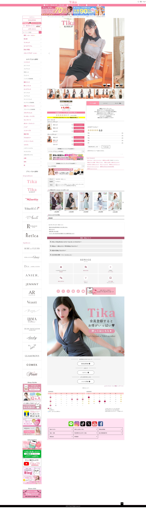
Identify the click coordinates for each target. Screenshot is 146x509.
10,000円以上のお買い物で (61, 271)
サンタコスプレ (27, 151)
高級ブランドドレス (29, 106)
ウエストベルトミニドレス (93, 166)
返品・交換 (52, 433)
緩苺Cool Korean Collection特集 (107, 166)
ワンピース (26, 75)
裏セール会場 (107, 162)
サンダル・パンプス (29, 116)
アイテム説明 (93, 103)
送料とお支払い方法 (79, 429)
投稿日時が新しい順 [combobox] (93, 146)
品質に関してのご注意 (53, 231)
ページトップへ (122, 503)
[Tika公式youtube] (83, 291)
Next (122, 53)
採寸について (52, 229)
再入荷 (25, 39)
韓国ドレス (26, 72)
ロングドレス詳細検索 (29, 102)
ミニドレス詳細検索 (28, 78)
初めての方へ (53, 429)
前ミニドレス (27, 85)
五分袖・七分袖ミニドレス (93, 164)
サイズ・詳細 (118, 103)
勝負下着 (26, 134)
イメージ (105, 103)
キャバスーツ (27, 120)
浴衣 (25, 161)
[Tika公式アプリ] (101, 291)
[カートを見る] (140, 1)
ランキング (27, 42)
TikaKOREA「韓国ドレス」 (61, 179)
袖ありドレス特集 (91, 162)
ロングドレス (27, 89)
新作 (29, 35)
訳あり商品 (27, 49)
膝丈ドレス (27, 82)
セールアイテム (28, 46)
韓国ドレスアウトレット (115, 164)
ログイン (32, 17)
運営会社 (52, 436)
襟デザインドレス (115, 162)
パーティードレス (28, 141)
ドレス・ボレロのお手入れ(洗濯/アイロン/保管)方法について (61, 233)
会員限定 (110, 271)
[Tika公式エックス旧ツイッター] (68, 291)
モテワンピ (90, 160)
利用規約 (76, 436)
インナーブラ (27, 130)
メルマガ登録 (85, 381)
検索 (40, 32)
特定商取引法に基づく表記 (80, 433)
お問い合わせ (32, 29)
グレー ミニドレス (104, 164)
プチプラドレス (28, 113)
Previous (49, 53)
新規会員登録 (32, 20)
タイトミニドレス (58, 16)
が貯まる (86, 282)
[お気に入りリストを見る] (138, 2)
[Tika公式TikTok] (78, 291)
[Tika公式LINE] (73, 291)
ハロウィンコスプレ (28, 148)
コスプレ (26, 144)
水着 (25, 158)
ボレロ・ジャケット (29, 123)
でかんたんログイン (110, 282)
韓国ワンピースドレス (92, 168)
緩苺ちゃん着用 (106, 160)
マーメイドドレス (28, 99)
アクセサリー (27, 137)
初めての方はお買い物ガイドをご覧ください (58, 227)
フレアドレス (27, 68)
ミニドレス (27, 62)
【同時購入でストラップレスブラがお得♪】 (66, 163)
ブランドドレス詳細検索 (29, 109)
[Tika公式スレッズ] (63, 291)
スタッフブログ (30, 53)
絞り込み (107, 147)
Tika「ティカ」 (100, 162)
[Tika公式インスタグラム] (58, 291)
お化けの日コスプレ (28, 154)
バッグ (25, 127)
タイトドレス (27, 65)
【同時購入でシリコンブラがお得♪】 (66, 148)
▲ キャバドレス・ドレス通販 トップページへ (114, 386)
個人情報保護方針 (103, 433)
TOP (48, 16)
